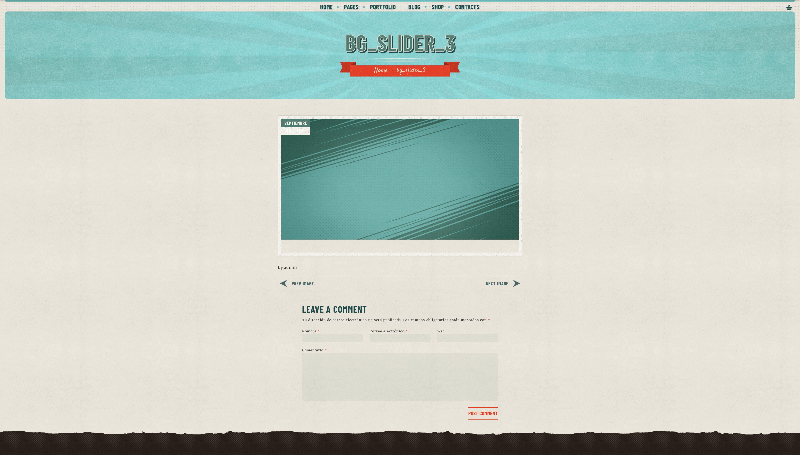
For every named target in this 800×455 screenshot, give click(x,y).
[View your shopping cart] (789, 7)
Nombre (311, 331)
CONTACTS (467, 6)
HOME (326, 6)
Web (441, 331)
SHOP (438, 6)
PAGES (351, 6)
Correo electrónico (389, 331)
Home (381, 70)
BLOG (414, 6)
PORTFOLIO (383, 6)
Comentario (314, 350)
